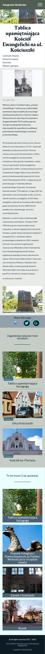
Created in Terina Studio (22, 649)
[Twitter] (18, 322)
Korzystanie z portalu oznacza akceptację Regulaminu (22, 644)
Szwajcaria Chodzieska (14, 4)
